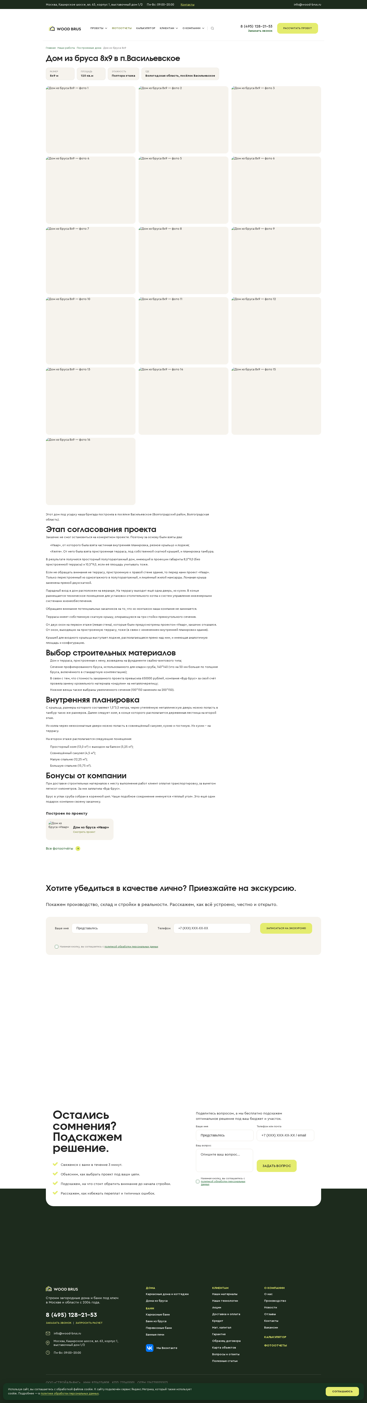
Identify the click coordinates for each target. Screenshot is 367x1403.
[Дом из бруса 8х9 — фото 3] (276, 119)
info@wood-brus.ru (307, 4)
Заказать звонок (260, 30)
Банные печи (155, 1334)
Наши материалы (224, 1294)
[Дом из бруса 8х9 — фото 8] (183, 260)
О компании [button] (192, 28)
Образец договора (226, 1340)
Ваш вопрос (203, 1145)
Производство (275, 1300)
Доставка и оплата (226, 1314)
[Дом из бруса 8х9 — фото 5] (183, 190)
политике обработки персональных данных (70, 1393)
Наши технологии (225, 1300)
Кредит (217, 1320)
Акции (216, 1307)
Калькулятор (275, 1337)
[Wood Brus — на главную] (65, 28)
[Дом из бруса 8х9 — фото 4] (91, 190)
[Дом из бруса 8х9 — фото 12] (276, 330)
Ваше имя (62, 928)
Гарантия (219, 1334)
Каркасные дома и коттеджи (167, 1294)
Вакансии (271, 1327)
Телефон (164, 928)
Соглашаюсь (342, 1391)
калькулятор (145, 28)
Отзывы (270, 1314)
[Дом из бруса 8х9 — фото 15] (276, 401)
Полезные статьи (225, 1360)
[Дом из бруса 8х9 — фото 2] (183, 119)
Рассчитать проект (297, 28)
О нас (268, 1294)
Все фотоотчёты (59, 848)
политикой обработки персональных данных (131, 946)
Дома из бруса (157, 1300)
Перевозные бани (159, 1327)
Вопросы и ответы (226, 1354)
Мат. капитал (221, 1327)
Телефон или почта (269, 1126)
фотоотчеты (122, 28)
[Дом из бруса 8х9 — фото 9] (276, 260)
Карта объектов (224, 1347)
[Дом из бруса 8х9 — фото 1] (91, 119)
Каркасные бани (158, 1314)
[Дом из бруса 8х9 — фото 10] (91, 330)
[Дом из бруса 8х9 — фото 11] (183, 330)
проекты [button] (96, 28)
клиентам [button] (167, 28)
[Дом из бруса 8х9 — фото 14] (183, 401)
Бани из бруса (156, 1321)
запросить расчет (89, 1323)
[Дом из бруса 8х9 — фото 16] (91, 471)
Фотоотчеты (275, 1345)
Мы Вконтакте (167, 1347)
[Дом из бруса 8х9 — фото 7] (91, 260)
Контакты (187, 4)
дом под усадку (65, 514)
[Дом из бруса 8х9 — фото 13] (91, 401)
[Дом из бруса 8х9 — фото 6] (276, 190)
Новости (270, 1307)
